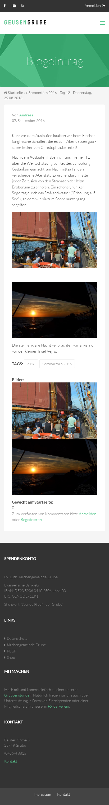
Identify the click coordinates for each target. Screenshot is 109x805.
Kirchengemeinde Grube (26, 644)
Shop (11, 657)
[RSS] (24, 5)
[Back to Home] (26, 21)
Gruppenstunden (17, 695)
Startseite (15, 93)
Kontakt (10, 761)
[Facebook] (6, 5)
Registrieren (31, 519)
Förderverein (58, 706)
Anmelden (93, 5)
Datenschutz (17, 638)
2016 (31, 364)
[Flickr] (15, 5)
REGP (11, 651)
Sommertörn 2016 (57, 364)
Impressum (42, 794)
